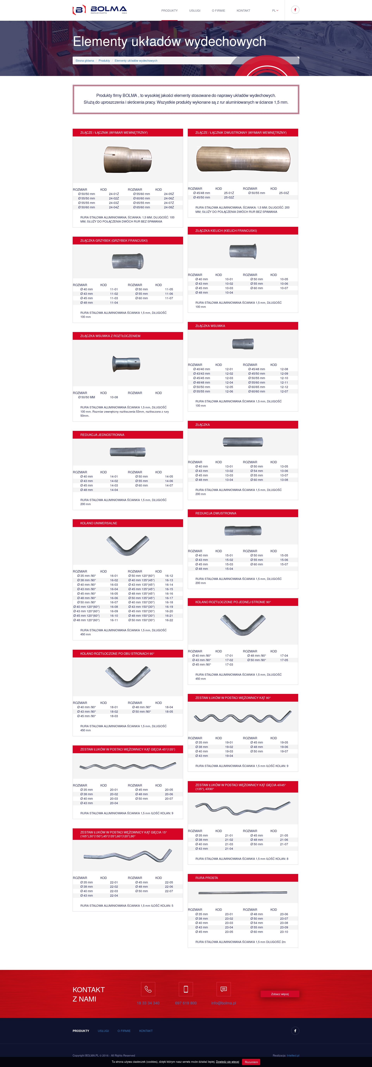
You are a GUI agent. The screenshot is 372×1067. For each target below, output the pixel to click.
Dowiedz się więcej (227, 1062)
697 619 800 (186, 1003)
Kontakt (243, 10)
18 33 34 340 (148, 1003)
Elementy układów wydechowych (136, 60)
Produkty (169, 10)
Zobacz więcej (280, 994)
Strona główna (85, 60)
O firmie (218, 10)
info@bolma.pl (223, 1003)
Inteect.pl (293, 1055)
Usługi (194, 10)
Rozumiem (251, 1062)
